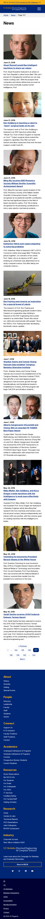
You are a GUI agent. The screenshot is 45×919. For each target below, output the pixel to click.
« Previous (23, 646)
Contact (6, 740)
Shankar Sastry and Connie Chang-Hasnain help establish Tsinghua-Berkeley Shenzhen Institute (20, 365)
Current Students (10, 763)
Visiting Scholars (9, 802)
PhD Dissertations (10, 822)
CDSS (5, 897)
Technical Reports (10, 819)
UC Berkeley (8, 889)
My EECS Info (9, 777)
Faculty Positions (10, 734)
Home (5, 15)
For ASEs (7, 790)
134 (15, 650)
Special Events (9, 690)
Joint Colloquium (9, 825)
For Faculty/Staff (10, 799)
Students (7, 714)
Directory (7, 701)
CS (4, 885)
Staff (5, 710)
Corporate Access (10, 839)
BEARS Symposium (11, 828)
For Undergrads (9, 786)
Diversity (6, 684)
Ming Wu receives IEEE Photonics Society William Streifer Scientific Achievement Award (19, 183)
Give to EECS (22, 864)
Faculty (6, 707)
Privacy (6, 908)
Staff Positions (9, 737)
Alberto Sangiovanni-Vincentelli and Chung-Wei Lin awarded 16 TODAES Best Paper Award (20, 428)
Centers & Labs (9, 816)
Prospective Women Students (15, 760)
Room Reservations (11, 774)
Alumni (6, 717)
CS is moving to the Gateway (27, 2)
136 (29, 650)
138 (11, 655)
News (13, 15)
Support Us (7, 727)
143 (33, 655)
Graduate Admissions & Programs (16, 754)
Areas (5, 813)
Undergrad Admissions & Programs (17, 751)
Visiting (6, 687)
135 (22, 650)
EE (4, 881)
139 (17, 655)
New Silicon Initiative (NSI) (14, 842)
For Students (8, 780)
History (6, 681)
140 (24, 655)
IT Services (8, 793)
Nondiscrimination (10, 904)
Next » (23, 659)
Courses (6, 757)
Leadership (7, 704)
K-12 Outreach (9, 731)
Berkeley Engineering (11, 893)
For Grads (7, 783)
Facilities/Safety (9, 796)
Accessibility (8, 901)
